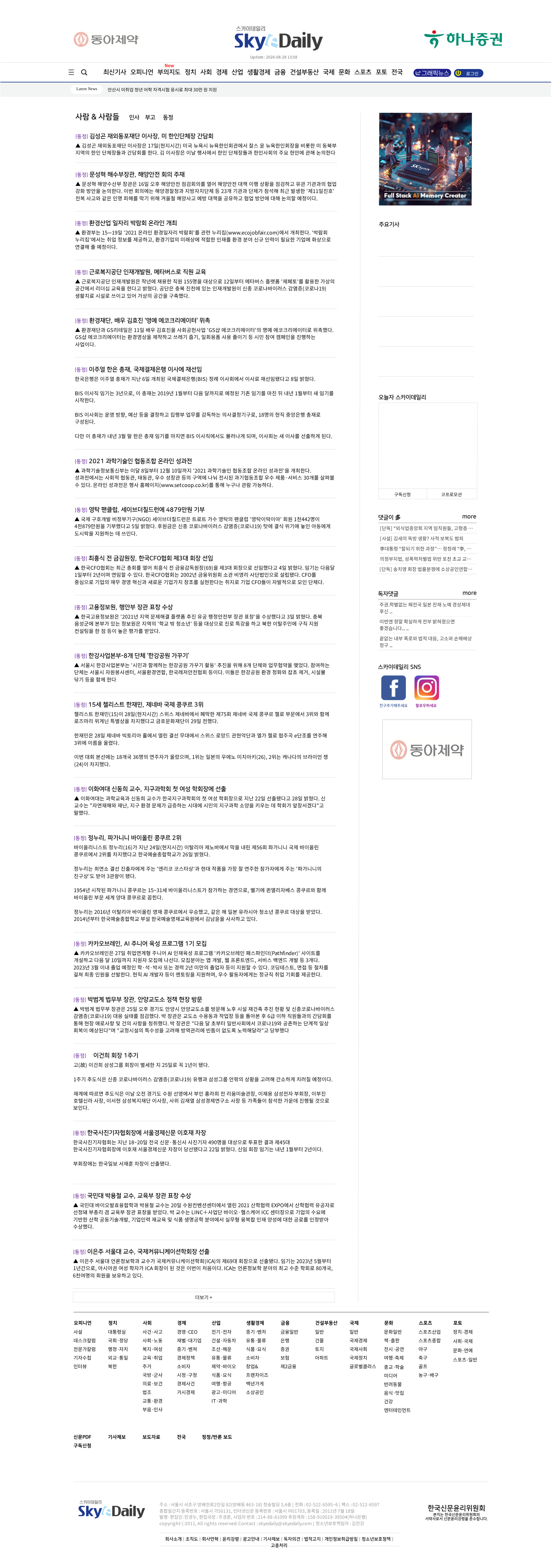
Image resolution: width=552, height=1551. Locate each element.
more (469, 516)
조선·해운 (221, 1349)
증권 (284, 1349)
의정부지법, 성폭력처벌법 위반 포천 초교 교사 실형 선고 (428, 558)
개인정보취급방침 (341, 1539)
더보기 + (203, 1297)
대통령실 (117, 1331)
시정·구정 (187, 1374)
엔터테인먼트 (397, 1410)
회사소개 (173, 1539)
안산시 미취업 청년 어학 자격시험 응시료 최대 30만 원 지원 (162, 89)
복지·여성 (152, 1349)
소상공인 (255, 1392)
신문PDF (82, 1437)
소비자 (183, 1366)
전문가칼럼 (84, 1349)
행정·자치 (118, 1349)
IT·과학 (219, 1400)
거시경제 (186, 1392)
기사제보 (117, 1437)
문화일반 (393, 1331)
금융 (280, 72)
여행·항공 (221, 1383)
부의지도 (168, 72)
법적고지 (312, 1539)
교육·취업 (152, 1357)
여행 (388, 1357)
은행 (284, 1340)
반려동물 (393, 1384)
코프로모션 (451, 494)
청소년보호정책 (376, 1539)
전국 (181, 1437)
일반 (319, 1331)
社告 (186, 117)
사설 (77, 1331)
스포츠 (363, 72)
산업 (237, 72)
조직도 (192, 1539)
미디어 (390, 1375)
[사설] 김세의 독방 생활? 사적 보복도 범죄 (422, 538)
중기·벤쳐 (187, 1349)
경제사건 (186, 1383)
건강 (388, 1401)
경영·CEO (187, 1331)
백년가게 (255, 1383)
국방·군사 (152, 1374)
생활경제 (258, 72)
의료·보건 (152, 1383)
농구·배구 (428, 1374)
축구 (422, 1357)
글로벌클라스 (362, 1366)
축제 (399, 1357)
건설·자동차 (223, 1340)
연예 (468, 1350)
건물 (319, 1340)
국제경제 (358, 1340)
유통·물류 (221, 1357)
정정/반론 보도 (217, 1437)
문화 (344, 72)
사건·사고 (152, 1331)
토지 (319, 1349)
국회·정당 (118, 1340)
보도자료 (151, 1437)
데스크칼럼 (84, 1340)
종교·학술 (394, 1366)
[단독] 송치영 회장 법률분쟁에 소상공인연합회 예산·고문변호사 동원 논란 (427, 569)
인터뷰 (80, 1366)
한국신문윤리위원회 (456, 1508)
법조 (146, 1392)
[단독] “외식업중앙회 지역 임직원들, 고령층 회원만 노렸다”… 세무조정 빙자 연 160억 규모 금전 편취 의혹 (428, 528)
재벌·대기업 (189, 1340)
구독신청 (402, 494)
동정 (168, 117)
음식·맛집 (394, 1392)
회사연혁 (210, 1539)
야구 (422, 1349)
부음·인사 (152, 1409)
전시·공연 (394, 1349)
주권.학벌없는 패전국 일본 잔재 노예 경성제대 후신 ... (424, 607)
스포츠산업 (429, 1331)
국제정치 (358, 1357)
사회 (206, 72)
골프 (422, 1366)
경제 (221, 72)
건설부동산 (304, 72)
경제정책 (186, 1357)
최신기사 (114, 72)
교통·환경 (152, 1400)
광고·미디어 (223, 1392)
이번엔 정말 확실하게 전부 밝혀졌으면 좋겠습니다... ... (417, 624)
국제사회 (358, 1349)
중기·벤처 (256, 1331)
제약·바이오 (223, 1366)
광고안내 (251, 1539)
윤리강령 (230, 1539)
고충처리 (279, 1545)
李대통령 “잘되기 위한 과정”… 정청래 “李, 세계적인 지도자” (428, 548)
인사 (134, 117)
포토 (381, 72)
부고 (150, 117)
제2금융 (288, 1366)
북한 (112, 1366)
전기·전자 (221, 1331)
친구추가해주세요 (393, 706)
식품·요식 (221, 1374)
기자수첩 (82, 1357)
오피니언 (141, 72)
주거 (146, 1366)
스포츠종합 (429, 1340)
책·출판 (392, 1340)
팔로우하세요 (426, 706)
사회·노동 (152, 1340)
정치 (190, 72)
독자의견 (292, 1539)
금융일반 (289, 1331)
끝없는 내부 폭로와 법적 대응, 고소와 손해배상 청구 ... (425, 641)
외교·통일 (118, 1357)
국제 (328, 72)
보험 (284, 1357)
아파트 (321, 1357)
